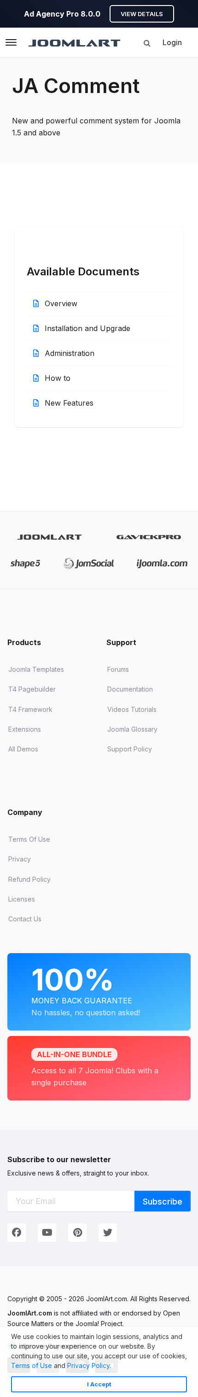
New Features (67, 402)
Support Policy (129, 749)
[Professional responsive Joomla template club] (25, 563)
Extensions (24, 729)
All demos (23, 749)
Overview (59, 303)
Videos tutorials (132, 709)
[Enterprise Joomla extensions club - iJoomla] (161, 563)
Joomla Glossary (132, 729)
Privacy (19, 859)
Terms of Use (31, 1365)
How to (56, 378)
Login (172, 42)
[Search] (147, 43)
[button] (114, 1366)
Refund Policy (29, 879)
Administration (68, 353)
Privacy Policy (88, 1365)
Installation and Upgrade (86, 328)
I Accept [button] (99, 1384)
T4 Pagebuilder (32, 689)
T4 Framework (30, 709)
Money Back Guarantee (85, 989)
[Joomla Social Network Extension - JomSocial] (88, 563)
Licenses (21, 899)
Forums (118, 669)
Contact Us (24, 919)
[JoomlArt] (74, 42)
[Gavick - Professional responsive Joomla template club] (149, 537)
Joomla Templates (36, 669)
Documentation (130, 689)
